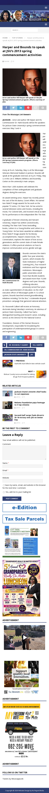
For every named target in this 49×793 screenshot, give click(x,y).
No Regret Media (38, 790)
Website (6, 478)
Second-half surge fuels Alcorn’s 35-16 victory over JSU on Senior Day (29, 417)
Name (5, 463)
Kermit (6, 61)
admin (18, 397)
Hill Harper (37, 345)
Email (5, 470)
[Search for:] (24, 30)
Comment (7, 444)
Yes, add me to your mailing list (18, 492)
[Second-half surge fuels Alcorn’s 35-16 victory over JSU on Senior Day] (8, 417)
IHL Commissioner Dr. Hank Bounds (19, 350)
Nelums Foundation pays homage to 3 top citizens (29, 403)
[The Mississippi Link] (24, 20)
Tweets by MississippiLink (13, 779)
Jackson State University (15, 354)
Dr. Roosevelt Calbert (18, 345)
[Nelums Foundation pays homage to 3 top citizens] (8, 405)
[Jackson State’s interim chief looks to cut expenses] (8, 393)
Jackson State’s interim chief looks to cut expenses (30, 393)
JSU (32, 354)
